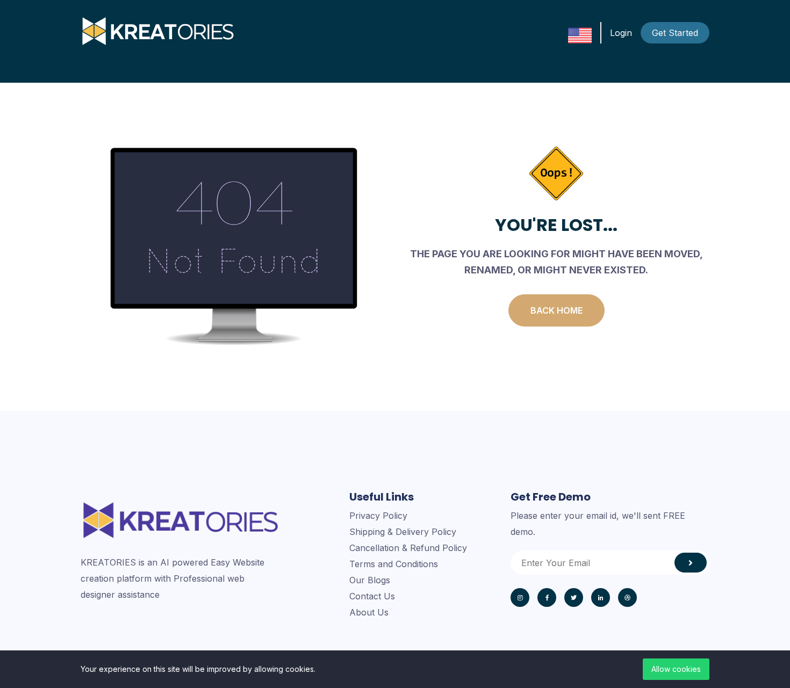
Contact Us (372, 596)
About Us (369, 612)
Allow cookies (676, 668)
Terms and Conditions (393, 564)
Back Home (556, 310)
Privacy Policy (378, 515)
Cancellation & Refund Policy (408, 547)
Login (621, 32)
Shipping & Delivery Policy (402, 531)
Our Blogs (369, 580)
